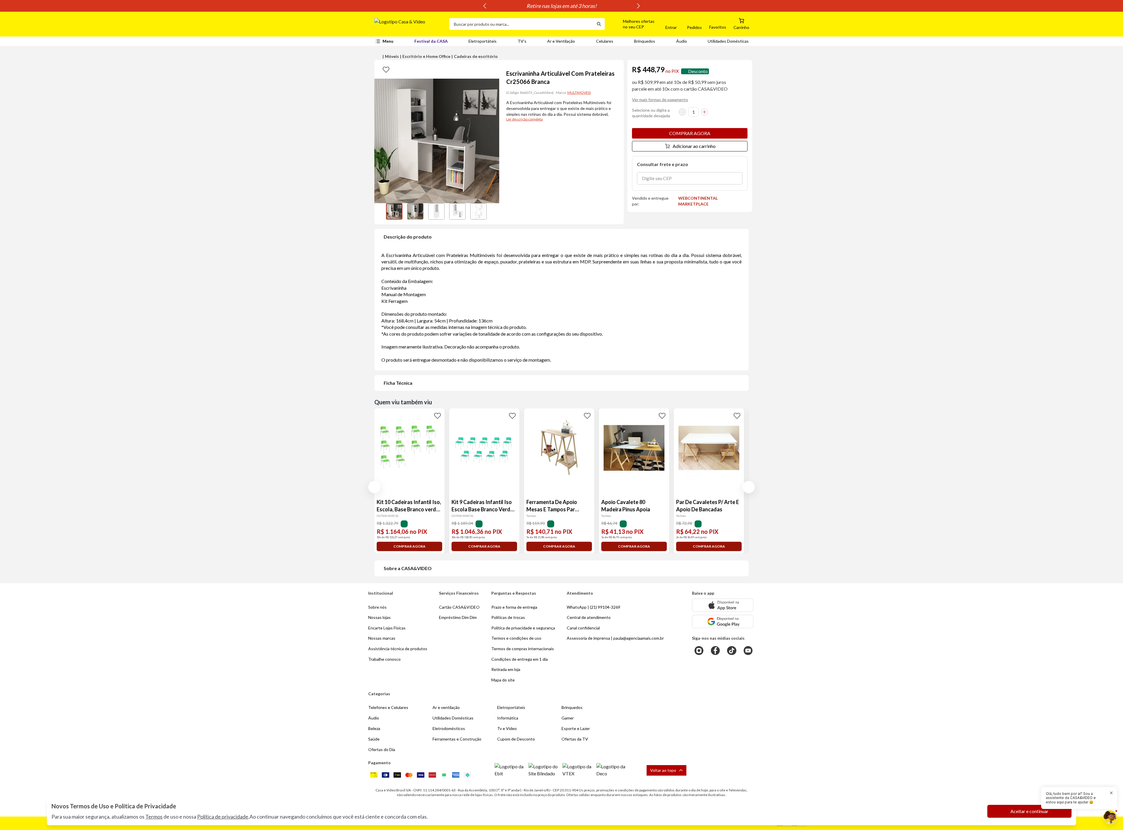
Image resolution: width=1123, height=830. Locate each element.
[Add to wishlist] (386, 69)
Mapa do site (503, 679)
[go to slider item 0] (394, 211)
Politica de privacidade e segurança (523, 627)
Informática (507, 717)
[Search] (599, 24)
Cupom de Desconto (516, 738)
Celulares (604, 41)
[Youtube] (748, 650)
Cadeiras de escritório (476, 56)
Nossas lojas (379, 617)
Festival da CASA (431, 41)
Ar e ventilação (446, 707)
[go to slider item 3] (457, 211)
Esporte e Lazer (576, 728)
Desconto (698, 71)
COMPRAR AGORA (689, 133)
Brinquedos (644, 41)
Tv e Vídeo (507, 728)
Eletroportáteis (483, 41)
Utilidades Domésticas (728, 41)
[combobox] (521, 24)
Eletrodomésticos (449, 728)
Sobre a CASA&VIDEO (408, 568)
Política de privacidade (222, 816)
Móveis (392, 56)
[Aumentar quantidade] (704, 111)
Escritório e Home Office (426, 56)
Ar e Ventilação (561, 41)
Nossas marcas (381, 638)
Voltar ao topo (663, 770)
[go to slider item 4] (478, 211)
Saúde (374, 738)
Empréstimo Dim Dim (458, 617)
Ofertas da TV (575, 738)
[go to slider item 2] (436, 211)
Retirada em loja (505, 669)
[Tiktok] (732, 650)
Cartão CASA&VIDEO (459, 607)
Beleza (374, 728)
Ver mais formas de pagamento (660, 99)
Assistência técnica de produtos (397, 648)
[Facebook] (715, 650)
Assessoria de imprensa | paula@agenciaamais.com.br (615, 638)
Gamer (568, 717)
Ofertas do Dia (381, 749)
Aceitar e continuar (1029, 811)
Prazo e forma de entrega (514, 607)
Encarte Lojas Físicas (387, 627)
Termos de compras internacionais (522, 648)
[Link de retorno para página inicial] (409, 24)
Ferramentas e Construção (457, 738)
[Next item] (638, 5)
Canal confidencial (583, 627)
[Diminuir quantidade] (682, 111)
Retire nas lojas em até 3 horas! (561, 6)
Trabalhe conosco (384, 659)
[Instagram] (699, 650)
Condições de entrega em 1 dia (519, 659)
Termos (154, 816)
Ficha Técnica (398, 383)
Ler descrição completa (524, 119)
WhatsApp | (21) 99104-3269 (593, 607)
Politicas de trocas (508, 617)
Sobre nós (377, 607)
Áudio (681, 41)
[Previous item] (484, 5)
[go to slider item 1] (415, 211)
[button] (631, 24)
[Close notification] (1111, 793)
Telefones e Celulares (388, 707)
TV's (522, 41)
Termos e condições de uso (516, 638)
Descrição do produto (408, 236)
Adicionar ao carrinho (694, 146)
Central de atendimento (589, 617)
